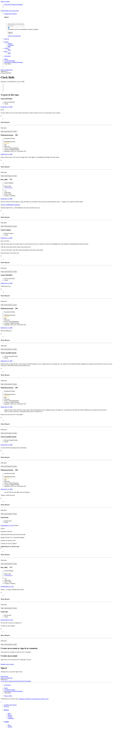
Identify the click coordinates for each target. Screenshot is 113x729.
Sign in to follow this (6, 70)
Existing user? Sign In (10, 13)
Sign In (10, 32)
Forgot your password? (14, 36)
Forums (10, 43)
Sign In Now (4, 676)
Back (9, 713)
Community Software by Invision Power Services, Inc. (33, 699)
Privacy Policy (8, 696)
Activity (6, 48)
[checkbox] (8, 27)
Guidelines (11, 45)
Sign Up (6, 39)
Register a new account (7, 664)
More (9, 46)
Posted (6, 107)
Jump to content (5, 1)
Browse (6, 42)
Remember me (12, 29)
